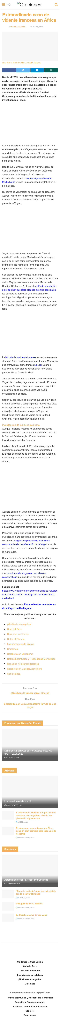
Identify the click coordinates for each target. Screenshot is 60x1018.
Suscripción (30, 1015)
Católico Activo (18, 26)
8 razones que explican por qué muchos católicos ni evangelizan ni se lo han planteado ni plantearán (36, 815)
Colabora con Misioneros (20, 654)
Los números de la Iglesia (20, 644)
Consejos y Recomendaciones (23, 663)
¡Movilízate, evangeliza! (19, 624)
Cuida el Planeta (15, 639)
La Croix (38, 364)
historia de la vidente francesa (20, 357)
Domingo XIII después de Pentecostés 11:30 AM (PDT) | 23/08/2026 (28, 752)
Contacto (30, 1010)
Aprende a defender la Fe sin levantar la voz (26, 879)
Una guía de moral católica (29, 903)
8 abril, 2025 (22, 822)
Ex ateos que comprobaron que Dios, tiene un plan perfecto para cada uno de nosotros (36, 831)
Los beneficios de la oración (18, 801)
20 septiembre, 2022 (14, 805)
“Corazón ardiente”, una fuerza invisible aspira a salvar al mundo (36, 892)
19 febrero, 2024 (13, 883)
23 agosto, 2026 (12, 758)
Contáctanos (13, 673)
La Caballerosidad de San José (31, 914)
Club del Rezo (14, 629)
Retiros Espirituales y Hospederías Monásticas (31, 658)
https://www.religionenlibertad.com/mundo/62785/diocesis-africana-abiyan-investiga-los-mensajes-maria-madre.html (29, 594)
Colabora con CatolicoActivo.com (24, 668)
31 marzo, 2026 (23, 898)
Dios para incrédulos (18, 634)
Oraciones (12, 649)
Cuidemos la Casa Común (30, 961)
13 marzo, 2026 (36, 26)
